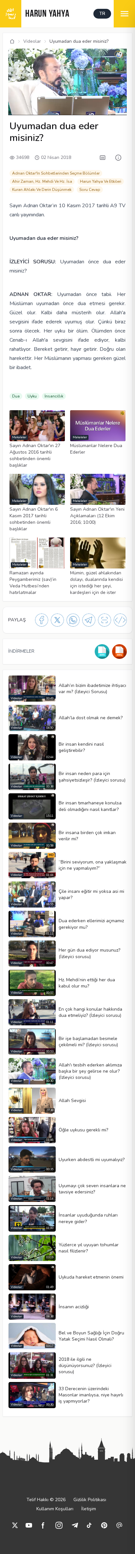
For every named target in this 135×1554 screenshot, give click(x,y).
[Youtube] (28, 1525)
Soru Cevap (89, 189)
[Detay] (118, 157)
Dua (16, 396)
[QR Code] (104, 620)
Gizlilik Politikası (89, 1500)
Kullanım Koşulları (54, 1509)
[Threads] (119, 1525)
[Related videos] (15, 56)
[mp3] (102, 651)
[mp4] (119, 651)
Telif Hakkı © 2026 (46, 1500)
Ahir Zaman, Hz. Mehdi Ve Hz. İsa (42, 181)
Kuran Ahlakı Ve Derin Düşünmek (41, 189)
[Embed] (120, 620)
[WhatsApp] (73, 620)
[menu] (124, 13)
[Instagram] (59, 1525)
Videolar (32, 41)
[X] (57, 620)
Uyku (32, 396)
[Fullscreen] (120, 109)
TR (102, 13)
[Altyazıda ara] (102, 157)
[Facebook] (41, 620)
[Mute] (25, 100)
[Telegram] (88, 620)
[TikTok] (89, 1525)
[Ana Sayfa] (12, 41)
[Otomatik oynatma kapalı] (75, 109)
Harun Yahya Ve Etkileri (100, 181)
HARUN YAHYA (47, 14)
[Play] (14, 100)
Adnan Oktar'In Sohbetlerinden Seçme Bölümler (56, 173)
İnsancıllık (54, 396)
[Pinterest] (104, 1525)
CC (15, 109)
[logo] (10, 13)
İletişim (88, 1509)
